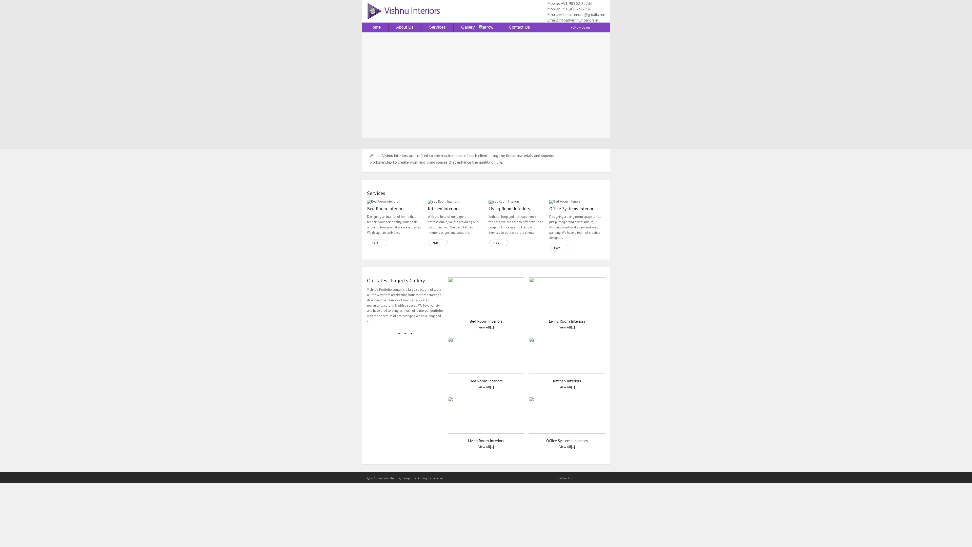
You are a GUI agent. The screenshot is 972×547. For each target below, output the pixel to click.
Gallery (470, 27)
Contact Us (519, 27)
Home (375, 27)
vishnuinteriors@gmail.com (582, 14)
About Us (405, 27)
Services (437, 27)
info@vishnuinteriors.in (578, 20)
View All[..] (486, 327)
